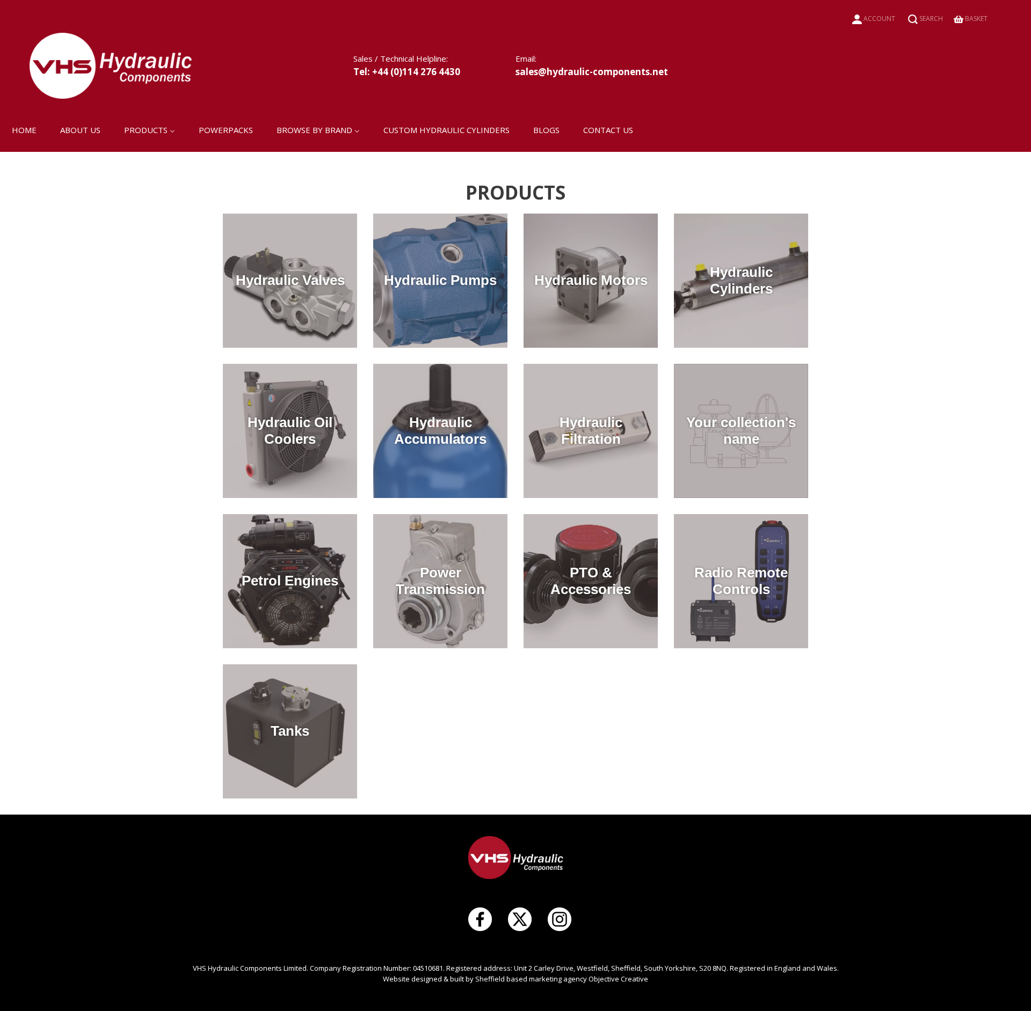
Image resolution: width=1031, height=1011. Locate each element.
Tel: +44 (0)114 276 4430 (406, 71)
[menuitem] (24, 129)
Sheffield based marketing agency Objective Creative (561, 979)
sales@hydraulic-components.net (592, 71)
